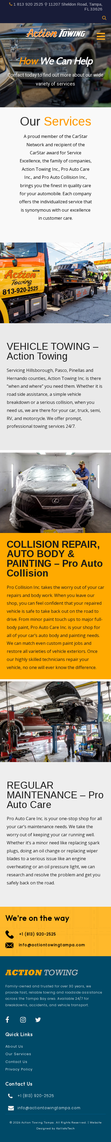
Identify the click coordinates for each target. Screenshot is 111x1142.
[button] (55, 1096)
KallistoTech (65, 1128)
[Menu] (101, 36)
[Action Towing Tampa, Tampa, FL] (55, 34)
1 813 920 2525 (28, 4)
